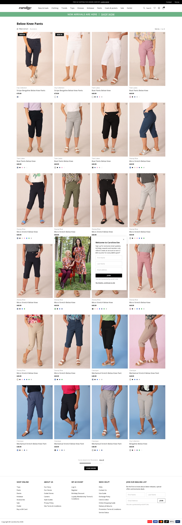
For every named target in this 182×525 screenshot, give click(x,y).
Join (109, 275)
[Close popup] (123, 239)
